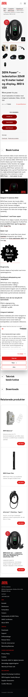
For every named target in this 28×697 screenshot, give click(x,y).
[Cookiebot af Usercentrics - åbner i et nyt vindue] (20, 329)
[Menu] (25, 3)
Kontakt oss (9, 116)
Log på (20, 3)
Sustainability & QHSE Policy (10, 616)
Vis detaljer (20, 353)
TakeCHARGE (9, 122)
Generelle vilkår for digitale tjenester (12, 660)
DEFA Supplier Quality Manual (10, 677)
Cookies (3, 657)
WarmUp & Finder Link (8, 666)
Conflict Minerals (6, 684)
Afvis (14, 367)
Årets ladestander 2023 (16, 238)
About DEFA (5, 622)
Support (3, 633)
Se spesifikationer (21, 104)
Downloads (5, 138)
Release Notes (5, 640)
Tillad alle (14, 358)
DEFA (4, 8)
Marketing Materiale (7, 646)
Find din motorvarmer (8, 643)
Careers (3, 613)
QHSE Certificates (6, 619)
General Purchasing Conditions (10, 674)
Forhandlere (5, 610)
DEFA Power (11, 10)
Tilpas (13, 362)
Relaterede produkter (13, 138)
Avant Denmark (9, 128)
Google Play (7, 226)
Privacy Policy (5, 654)
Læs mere (21, 443)
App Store (22, 224)
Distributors (5, 606)
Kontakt (3, 603)
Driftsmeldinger (6, 636)
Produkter (11, 8)
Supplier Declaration (7, 680)
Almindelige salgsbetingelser (10, 663)
